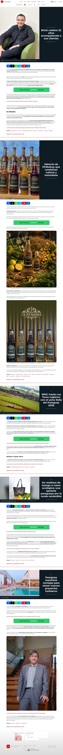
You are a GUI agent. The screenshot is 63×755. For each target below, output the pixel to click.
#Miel (7, 376)
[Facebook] (48, 747)
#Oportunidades (45, 374)
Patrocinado (49, 27)
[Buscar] (61, 2)
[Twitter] (51, 747)
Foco (51, 161)
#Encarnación (32, 467)
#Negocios (26, 374)
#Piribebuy (18, 376)
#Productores (12, 376)
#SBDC (33, 374)
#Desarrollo (32, 560)
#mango (13, 560)
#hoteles (13, 723)
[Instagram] (53, 747)
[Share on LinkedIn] (28, 66)
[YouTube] (55, 747)
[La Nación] (5, 1)
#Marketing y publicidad (27, 130)
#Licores (13, 374)
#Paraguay (51, 130)
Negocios (51, 479)
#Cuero (27, 560)
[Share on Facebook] (8, 66)
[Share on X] (12, 66)
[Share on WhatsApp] (16, 66)
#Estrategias (40, 130)
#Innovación (34, 130)
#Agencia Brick (14, 130)
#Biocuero (17, 560)
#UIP (30, 374)
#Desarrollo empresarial (25, 376)
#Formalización (38, 374)
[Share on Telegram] (20, 66)
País (51, 391)
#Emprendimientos (19, 374)
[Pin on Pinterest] (24, 66)
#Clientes (46, 130)
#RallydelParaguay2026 (15, 467)
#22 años (20, 130)
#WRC (22, 467)
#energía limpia (24, 723)
